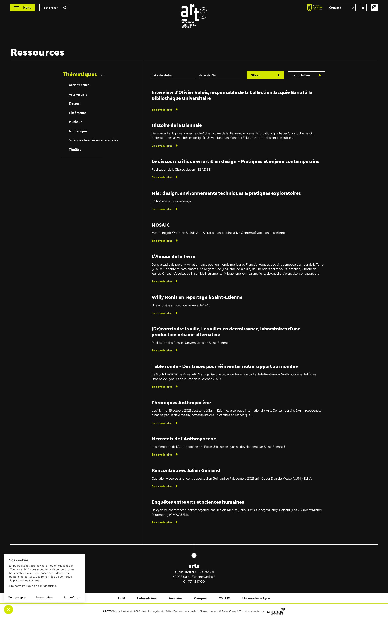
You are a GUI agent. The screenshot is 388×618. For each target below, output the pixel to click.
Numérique (78, 131)
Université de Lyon (256, 598)
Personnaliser (44, 597)
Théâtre (75, 149)
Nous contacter (208, 611)
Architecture (79, 85)
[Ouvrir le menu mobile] (22, 7)
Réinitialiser (301, 75)
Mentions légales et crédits (156, 611)
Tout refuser (71, 597)
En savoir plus (162, 109)
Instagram (374, 7)
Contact (335, 7)
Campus (200, 598)
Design (74, 103)
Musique (75, 122)
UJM (121, 598)
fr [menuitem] (363, 8)
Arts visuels (78, 94)
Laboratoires (147, 598)
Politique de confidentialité (39, 585)
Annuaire (175, 598)
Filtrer (255, 75)
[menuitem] (363, 7)
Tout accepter (17, 597)
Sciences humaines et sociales (93, 140)
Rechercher (65, 7)
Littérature (77, 113)
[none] (363, 7)
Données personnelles (185, 611)
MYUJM (224, 598)
